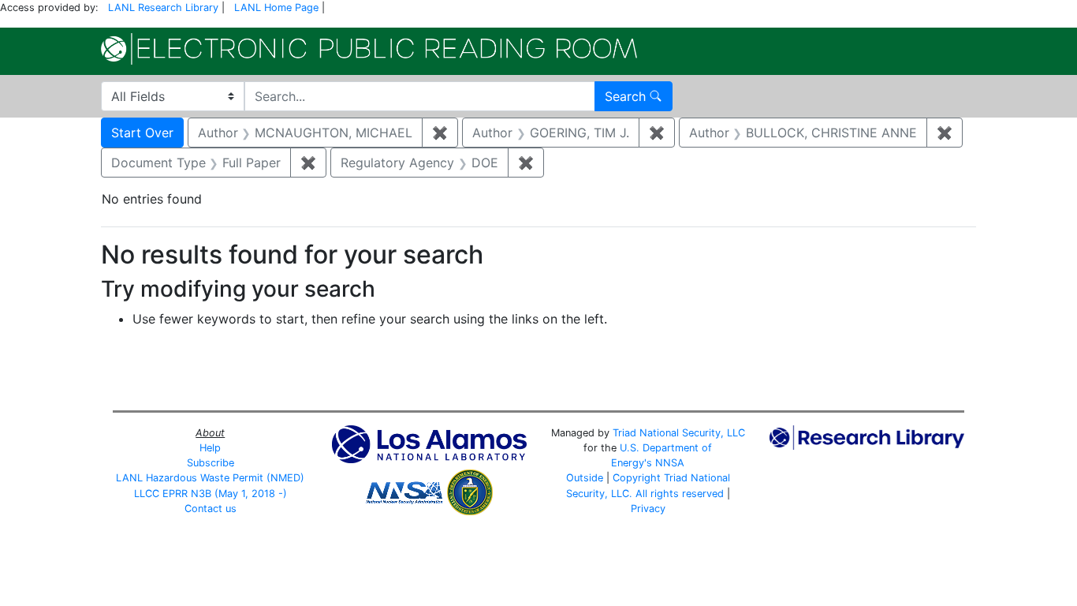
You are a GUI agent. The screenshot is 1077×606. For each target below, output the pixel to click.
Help (210, 448)
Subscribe (210, 463)
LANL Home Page (276, 7)
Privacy (648, 508)
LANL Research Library (163, 7)
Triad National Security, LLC (679, 433)
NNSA (669, 463)
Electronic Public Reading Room (369, 49)
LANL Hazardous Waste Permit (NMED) (210, 478)
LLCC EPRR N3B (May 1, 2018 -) (210, 493)
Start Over (142, 132)
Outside (584, 478)
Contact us (210, 508)
